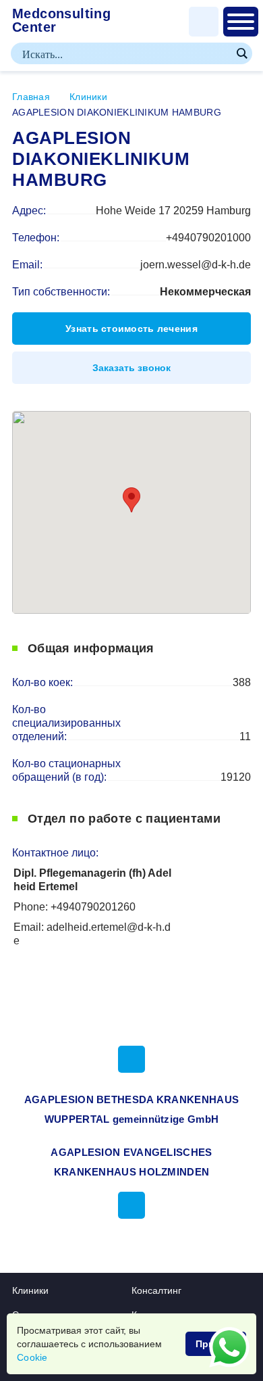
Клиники (88, 96)
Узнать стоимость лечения (131, 328)
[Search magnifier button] (241, 53)
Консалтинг (156, 1290)
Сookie (32, 1357)
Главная (31, 96)
